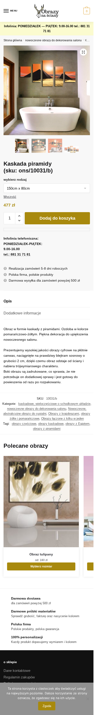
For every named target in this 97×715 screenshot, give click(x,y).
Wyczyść (10, 197)
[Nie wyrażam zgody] (87, 698)
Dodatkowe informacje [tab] (22, 313)
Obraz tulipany (41, 554)
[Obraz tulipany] (41, 501)
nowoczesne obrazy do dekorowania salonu (53, 40)
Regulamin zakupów (19, 677)
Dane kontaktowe (17, 671)
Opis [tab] (8, 301)
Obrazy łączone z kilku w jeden (62, 418)
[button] (83, 52)
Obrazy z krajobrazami (63, 413)
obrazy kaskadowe (51, 423)
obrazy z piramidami (47, 428)
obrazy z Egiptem (77, 423)
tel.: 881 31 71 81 (17, 254)
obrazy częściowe (24, 423)
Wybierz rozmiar (41, 566)
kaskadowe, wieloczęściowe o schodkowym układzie (54, 403)
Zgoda (47, 706)
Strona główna (13, 40)
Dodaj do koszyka (57, 218)
